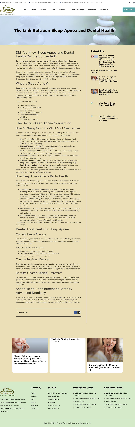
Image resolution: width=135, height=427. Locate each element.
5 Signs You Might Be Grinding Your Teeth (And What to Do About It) (108, 79)
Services (43, 10)
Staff (53, 10)
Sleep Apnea (23, 312)
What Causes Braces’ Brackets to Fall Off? (107, 104)
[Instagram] (133, 2)
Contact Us (104, 10)
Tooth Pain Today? (77, 10)
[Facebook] (129, 2)
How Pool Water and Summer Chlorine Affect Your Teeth (108, 118)
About (33, 10)
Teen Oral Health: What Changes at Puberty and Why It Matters (108, 92)
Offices (62, 10)
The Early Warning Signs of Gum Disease (104, 71)
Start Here (92, 10)
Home (25, 10)
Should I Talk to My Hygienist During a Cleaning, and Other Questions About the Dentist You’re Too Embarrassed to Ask (107, 61)
